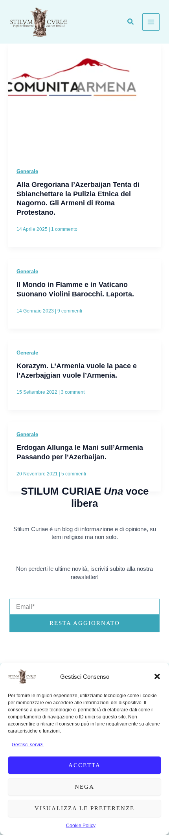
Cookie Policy (81, 825)
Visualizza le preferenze (84, 808)
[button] (157, 676)
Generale (27, 171)
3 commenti (73, 392)
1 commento (64, 229)
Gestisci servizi (28, 744)
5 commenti (73, 474)
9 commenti (69, 311)
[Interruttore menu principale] (151, 22)
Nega (84, 787)
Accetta (84, 765)
